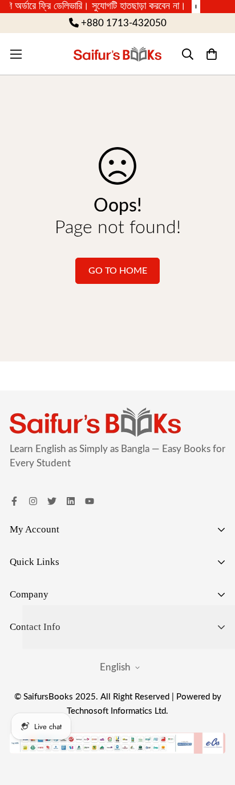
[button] (211, 53)
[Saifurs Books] (117, 53)
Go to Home (117, 270)
